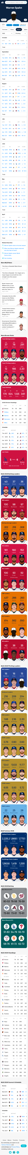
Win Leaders (5, 669)
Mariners (6, 1069)
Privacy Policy (15, 1147)
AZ (22, 1099)
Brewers (6, 979)
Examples (22, 1140)
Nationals (7, 419)
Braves (4, 20)
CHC (19, 72)
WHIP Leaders (6, 738)
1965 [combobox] (3, 33)
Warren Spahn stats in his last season (15, 245)
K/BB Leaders (6, 783)
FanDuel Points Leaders (9, 834)
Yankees (6, 1025)
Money (9, 1140)
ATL (23, 433)
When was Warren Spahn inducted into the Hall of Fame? (14, 249)
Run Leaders (5, 568)
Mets (5, 422)
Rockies (6, 1014)
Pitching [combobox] (18, 33)
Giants (6, 1010)
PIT (19, 97)
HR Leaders (5, 477)
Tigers (6, 1052)
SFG (19, 224)
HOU (19, 68)
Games (19, 29)
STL (19, 58)
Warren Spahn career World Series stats (12, 254)
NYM (19, 93)
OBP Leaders (6, 593)
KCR (12, 1127)
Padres (6, 1003)
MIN (23, 1092)
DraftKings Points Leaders (10, 859)
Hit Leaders (5, 546)
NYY (23, 1123)
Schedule (4, 427)
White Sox (7, 1041)
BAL (12, 1092)
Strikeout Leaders (7, 692)
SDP (23, 1106)
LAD (19, 75)
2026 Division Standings (9, 402)
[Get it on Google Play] (14, 1152)
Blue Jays (7, 1036)
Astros (6, 1062)
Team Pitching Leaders (9, 363)
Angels (6, 1076)
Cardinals (7, 986)
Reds (5, 994)
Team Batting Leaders (8, 339)
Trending (15, 1140)
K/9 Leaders (5, 760)
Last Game (5, 452)
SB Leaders (5, 641)
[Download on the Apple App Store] (10, 1152)
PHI (19, 89)
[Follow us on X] (18, 1152)
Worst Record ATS (7, 920)
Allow (23, 1146)
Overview (4, 29)
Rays (5, 1021)
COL (12, 437)
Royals (6, 1056)
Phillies (6, 412)
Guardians (7, 1045)
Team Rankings (6, 387)
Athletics (7, 1072)
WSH (23, 1116)
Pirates (6, 990)
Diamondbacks (8, 1007)
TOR (23, 1127)
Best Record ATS (7, 889)
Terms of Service (6, 1145)
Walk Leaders (6, 806)
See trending (8, 258)
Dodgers (5, 462)
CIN (18, 44)
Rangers (6, 1065)
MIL (19, 111)
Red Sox (6, 1028)
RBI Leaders (5, 500)
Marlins (6, 415)
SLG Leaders (6, 616)
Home (4, 1140)
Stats (12, 29)
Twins (6, 1049)
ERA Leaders (5, 715)
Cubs (5, 983)
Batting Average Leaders (9, 523)
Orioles (6, 1032)
